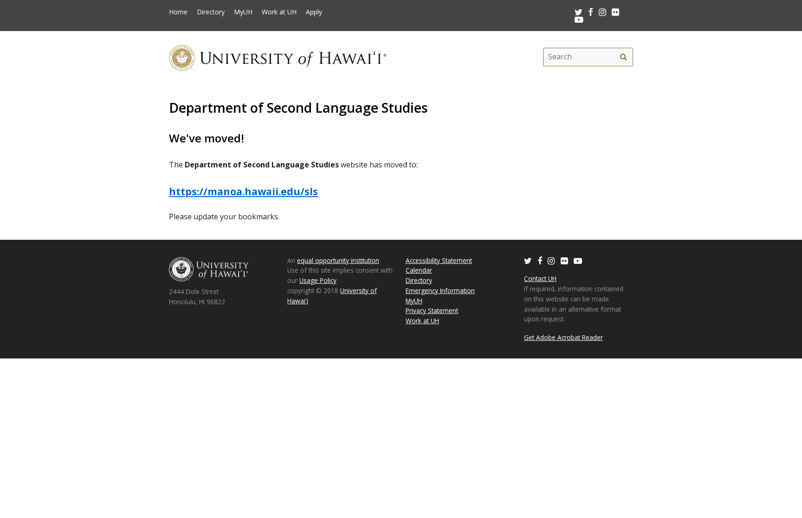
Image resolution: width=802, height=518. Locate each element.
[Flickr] (564, 260)
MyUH (243, 12)
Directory (211, 12)
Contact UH (540, 278)
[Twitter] (528, 260)
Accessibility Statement (439, 260)
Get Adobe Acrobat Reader (563, 337)
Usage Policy (317, 280)
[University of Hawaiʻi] (277, 57)
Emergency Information (440, 290)
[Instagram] (551, 260)
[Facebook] (539, 260)
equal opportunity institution (338, 260)
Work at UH (279, 12)
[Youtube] (579, 19)
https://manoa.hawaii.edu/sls (243, 191)
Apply (314, 12)
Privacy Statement (432, 310)
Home (178, 12)
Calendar (419, 270)
